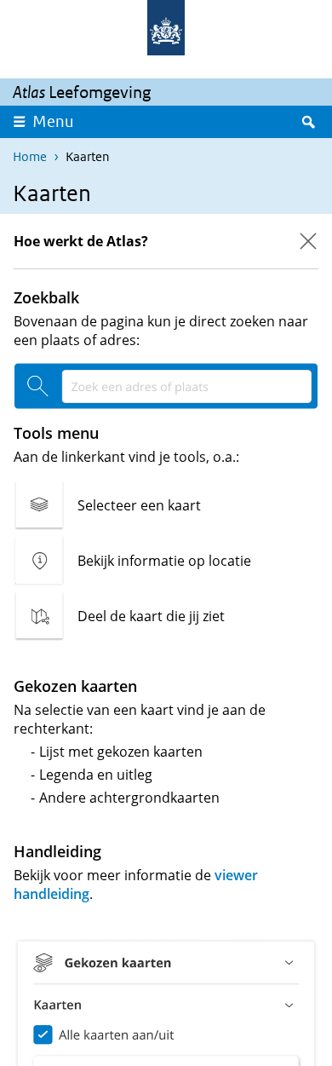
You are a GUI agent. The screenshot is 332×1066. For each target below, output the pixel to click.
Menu (53, 121)
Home (30, 156)
